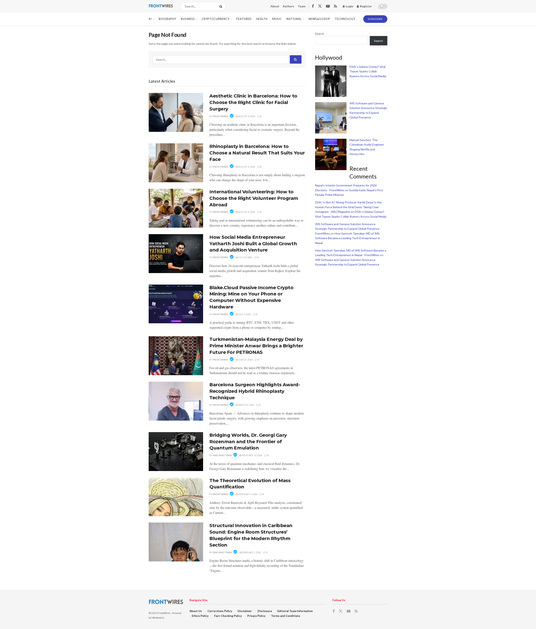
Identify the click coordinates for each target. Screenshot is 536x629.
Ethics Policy (200, 615)
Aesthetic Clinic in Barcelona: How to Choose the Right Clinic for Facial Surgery (253, 102)
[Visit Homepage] (161, 6)
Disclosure (265, 611)
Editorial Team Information (295, 611)
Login (349, 6)
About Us (195, 611)
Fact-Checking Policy (228, 615)
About (275, 6)
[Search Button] (221, 6)
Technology (345, 19)
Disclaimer (245, 611)
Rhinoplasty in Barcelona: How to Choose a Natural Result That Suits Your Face (257, 153)
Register (365, 6)
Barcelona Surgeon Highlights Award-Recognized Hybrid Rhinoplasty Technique (254, 391)
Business (188, 19)
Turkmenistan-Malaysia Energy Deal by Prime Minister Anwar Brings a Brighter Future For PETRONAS (256, 345)
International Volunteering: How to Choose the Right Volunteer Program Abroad (253, 198)
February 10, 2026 (251, 455)
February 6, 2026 (247, 494)
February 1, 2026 (251, 552)
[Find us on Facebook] (313, 6)
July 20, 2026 (245, 257)
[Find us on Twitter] (320, 6)
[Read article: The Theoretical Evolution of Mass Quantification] (176, 497)
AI (150, 19)
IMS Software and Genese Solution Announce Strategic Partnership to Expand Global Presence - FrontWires (348, 228)
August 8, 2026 (246, 116)
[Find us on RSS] (335, 6)
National (294, 19)
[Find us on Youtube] (328, 6)
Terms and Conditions (285, 615)
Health (262, 19)
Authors (288, 6)
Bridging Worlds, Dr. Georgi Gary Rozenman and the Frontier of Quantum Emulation (248, 441)
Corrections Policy (219, 611)
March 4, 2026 (246, 404)
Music (277, 19)
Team (301, 6)
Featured (244, 19)
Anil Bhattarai (222, 455)
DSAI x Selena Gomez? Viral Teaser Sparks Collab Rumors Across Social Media (367, 71)
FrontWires (220, 116)
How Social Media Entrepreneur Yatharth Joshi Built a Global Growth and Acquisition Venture (253, 243)
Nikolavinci (158, 617)
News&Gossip (319, 19)
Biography (167, 19)
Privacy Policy (256, 615)
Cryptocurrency (215, 19)
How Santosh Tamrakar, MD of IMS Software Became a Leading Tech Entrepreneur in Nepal (347, 238)
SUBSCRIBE (375, 19)
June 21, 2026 (245, 359)
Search (319, 33)
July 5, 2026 (244, 314)
